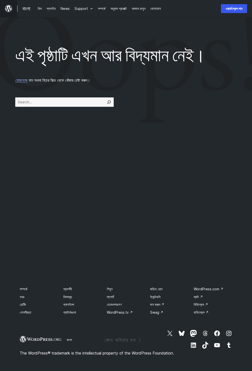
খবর (22, 297)
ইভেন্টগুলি (155, 297)
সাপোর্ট (110, 297)
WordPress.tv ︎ (120, 312)
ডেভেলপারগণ (114, 304)
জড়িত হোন (156, 289)
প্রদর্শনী (67, 289)
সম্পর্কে (23, 289)
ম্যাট (198, 297)
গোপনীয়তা (25, 312)
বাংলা (69, 340)
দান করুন (157, 304)
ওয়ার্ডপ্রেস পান (234, 8)
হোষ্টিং (23, 304)
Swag (156, 312)
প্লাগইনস (68, 304)
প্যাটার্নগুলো (69, 312)
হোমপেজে (21, 80)
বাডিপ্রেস (201, 312)
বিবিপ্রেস (201, 304)
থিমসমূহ (67, 297)
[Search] (109, 102)
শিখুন (109, 289)
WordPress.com (208, 289)
